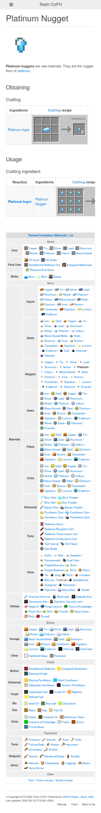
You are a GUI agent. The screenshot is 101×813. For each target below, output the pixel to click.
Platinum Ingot (18, 129)
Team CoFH (50, 4)
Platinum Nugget (41, 201)
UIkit (90, 796)
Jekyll (83, 796)
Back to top (88, 804)
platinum (23, 70)
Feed (74, 804)
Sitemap (61, 804)
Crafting (54, 110)
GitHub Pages (71, 796)
